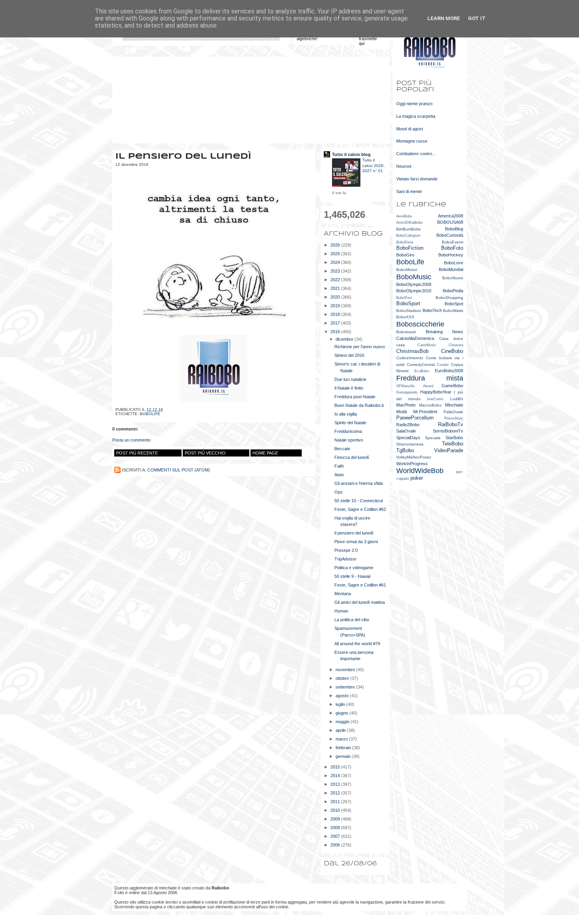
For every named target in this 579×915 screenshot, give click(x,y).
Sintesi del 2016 (349, 355)
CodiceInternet (409, 358)
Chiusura (456, 345)
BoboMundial (451, 269)
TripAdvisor (345, 559)
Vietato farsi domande (417, 178)
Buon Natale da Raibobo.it (359, 405)
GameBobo (452, 385)
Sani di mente (409, 191)
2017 (335, 323)
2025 (335, 253)
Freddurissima (348, 431)
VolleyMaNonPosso (413, 457)
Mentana (342, 593)
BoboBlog (454, 228)
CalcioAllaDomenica (415, 338)
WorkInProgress (412, 463)
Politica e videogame (353, 567)
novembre (346, 669)
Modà (401, 411)
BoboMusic (413, 277)
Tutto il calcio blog (351, 154)
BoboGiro (405, 254)
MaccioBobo (430, 405)
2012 (335, 793)
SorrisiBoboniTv (448, 431)
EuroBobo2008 (449, 370)
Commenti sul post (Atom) (178, 470)
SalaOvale (406, 431)
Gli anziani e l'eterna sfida (358, 483)
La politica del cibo (351, 619)
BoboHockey (450, 254)
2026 (335, 245)
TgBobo (405, 450)
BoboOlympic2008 (413, 284)
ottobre (343, 678)
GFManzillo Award (414, 386)
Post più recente (137, 453)
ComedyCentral (421, 364)
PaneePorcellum (415, 418)
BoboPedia (453, 290)
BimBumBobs (408, 229)
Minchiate (454, 405)
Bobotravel (406, 332)
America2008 (450, 215)
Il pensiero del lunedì (353, 533)
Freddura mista (429, 378)
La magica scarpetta (415, 116)
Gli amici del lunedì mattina (359, 602)
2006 (335, 845)
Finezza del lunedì (351, 457)
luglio (341, 704)
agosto (343, 695)
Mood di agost (409, 128)
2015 (335, 767)
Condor (443, 365)
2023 (335, 271)
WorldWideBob (420, 471)
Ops (338, 492)
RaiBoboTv (450, 424)
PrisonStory (453, 418)
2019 (335, 305)
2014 (335, 775)
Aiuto (339, 474)
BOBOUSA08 (450, 222)
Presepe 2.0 (346, 550)
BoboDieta (404, 242)
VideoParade (448, 450)
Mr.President (425, 411)
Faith (339, 466)
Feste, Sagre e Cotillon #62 (360, 509)
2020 (335, 297)
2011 (335, 801)
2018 (335, 314)
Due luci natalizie (350, 379)
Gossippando (407, 392)
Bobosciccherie (420, 324)
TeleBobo (452, 444)
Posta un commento (131, 440)
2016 (335, 331)
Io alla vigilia (345, 414)
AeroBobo (404, 216)
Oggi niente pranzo (414, 103)
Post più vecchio (205, 453)
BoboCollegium (408, 236)
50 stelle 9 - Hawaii (352, 576)
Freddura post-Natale (354, 396)
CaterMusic (427, 345)
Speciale (433, 438)
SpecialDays (408, 437)
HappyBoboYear (435, 392)
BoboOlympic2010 (413, 290)
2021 (335, 288)
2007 (335, 836)
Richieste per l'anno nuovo (359, 346)
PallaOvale (453, 412)
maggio (343, 721)
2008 (335, 827)
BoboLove (453, 262)
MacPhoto (406, 405)
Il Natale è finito (348, 388)
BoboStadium (408, 310)
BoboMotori (406, 269)
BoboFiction (409, 248)
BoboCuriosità (449, 235)
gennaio (344, 756)
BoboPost (404, 298)
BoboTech (432, 310)
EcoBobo (421, 371)
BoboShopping (449, 297)
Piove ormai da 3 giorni (356, 541)
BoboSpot (454, 303)
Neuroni (403, 166)
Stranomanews (409, 444)
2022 (335, 279)
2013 (335, 784)
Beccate (342, 448)
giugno (342, 713)
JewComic (435, 399)
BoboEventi (452, 242)
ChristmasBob (412, 351)
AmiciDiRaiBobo (409, 223)
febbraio (344, 747)
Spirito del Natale (350, 422)
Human (341, 611)
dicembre (345, 339)
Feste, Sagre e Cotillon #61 (360, 585)
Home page (265, 453)
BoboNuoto (452, 278)
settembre (346, 687)
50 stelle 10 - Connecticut (358, 500)
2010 (335, 810)
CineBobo (452, 351)
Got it (477, 18)
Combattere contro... (416, 153)
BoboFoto (452, 248)
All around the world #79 (357, 643)
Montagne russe (411, 141)
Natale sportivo (348, 440)
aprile (341, 730)
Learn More (443, 18)
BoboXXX (405, 317)
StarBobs (454, 437)
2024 (335, 262)
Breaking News (445, 331)
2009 (335, 819)
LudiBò (456, 399)
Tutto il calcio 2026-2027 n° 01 (373, 165)
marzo (342, 739)
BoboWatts (453, 310)
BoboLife (150, 414)
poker (416, 478)
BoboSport (408, 303)
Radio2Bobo (407, 424)
